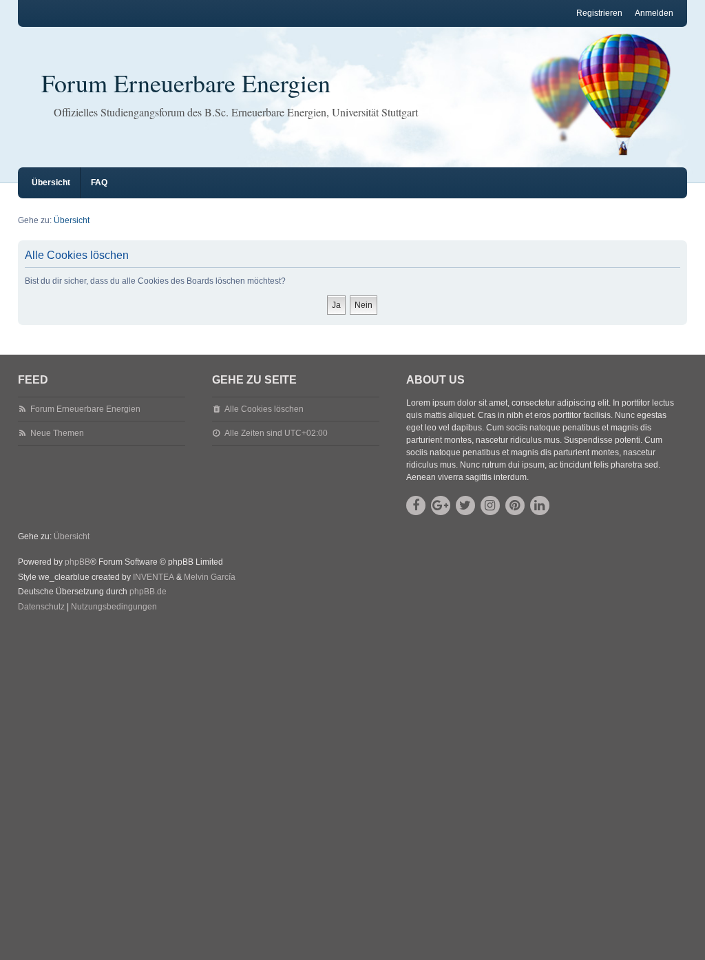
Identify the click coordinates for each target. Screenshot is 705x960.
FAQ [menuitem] (99, 182)
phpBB (77, 562)
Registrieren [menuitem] (599, 13)
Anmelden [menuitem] (654, 13)
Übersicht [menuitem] (51, 182)
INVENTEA (153, 577)
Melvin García (209, 577)
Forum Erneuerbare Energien (185, 82)
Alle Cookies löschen (264, 409)
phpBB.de (148, 591)
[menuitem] (41, 607)
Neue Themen (57, 433)
